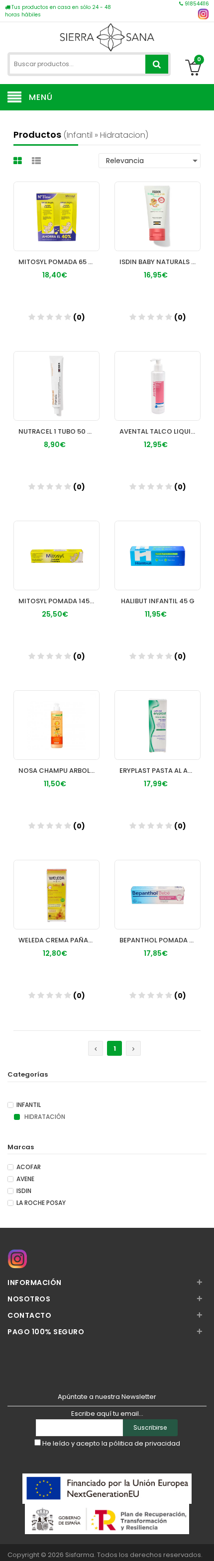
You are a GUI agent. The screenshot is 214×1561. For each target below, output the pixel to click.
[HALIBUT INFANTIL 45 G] (157, 546)
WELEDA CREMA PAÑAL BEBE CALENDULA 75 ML (59, 940)
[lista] (37, 161)
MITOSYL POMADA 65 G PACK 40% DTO (59, 262)
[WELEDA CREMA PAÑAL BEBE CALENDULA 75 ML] (56, 885)
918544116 (196, 3)
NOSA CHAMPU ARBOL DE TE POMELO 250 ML (59, 770)
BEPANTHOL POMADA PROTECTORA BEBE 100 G (160, 940)
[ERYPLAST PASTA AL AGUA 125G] (157, 715)
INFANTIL (28, 1105)
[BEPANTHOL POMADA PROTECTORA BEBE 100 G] (157, 885)
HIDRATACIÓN (44, 1117)
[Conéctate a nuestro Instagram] (203, 14)
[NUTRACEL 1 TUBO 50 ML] (56, 376)
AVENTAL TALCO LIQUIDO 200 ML (160, 431)
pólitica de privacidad (144, 1443)
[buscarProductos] (156, 64)
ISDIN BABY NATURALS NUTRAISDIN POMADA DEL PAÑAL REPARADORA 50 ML (160, 262)
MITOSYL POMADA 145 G (57, 601)
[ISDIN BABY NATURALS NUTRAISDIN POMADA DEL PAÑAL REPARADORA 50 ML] (157, 207)
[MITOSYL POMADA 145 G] (56, 546)
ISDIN (23, 1191)
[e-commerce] (107, 36)
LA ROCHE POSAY (41, 1203)
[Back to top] (204, 1543)
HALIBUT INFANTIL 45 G (158, 601)
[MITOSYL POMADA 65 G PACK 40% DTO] (56, 207)
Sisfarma (79, 1555)
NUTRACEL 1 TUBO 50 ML (57, 431)
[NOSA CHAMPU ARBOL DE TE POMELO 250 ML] (56, 715)
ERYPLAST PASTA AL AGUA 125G (160, 770)
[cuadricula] (18, 161)
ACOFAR (28, 1167)
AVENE (25, 1179)
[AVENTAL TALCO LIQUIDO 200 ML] (157, 376)
